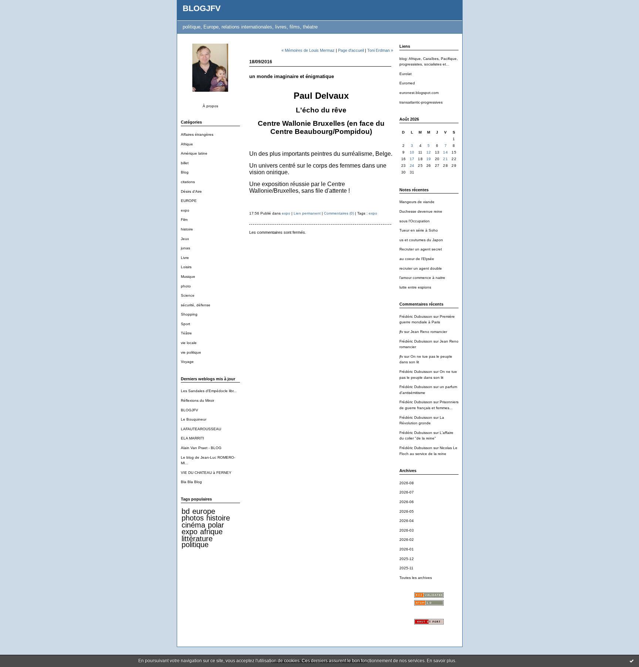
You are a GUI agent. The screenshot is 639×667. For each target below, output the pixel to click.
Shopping (189, 314)
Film (184, 220)
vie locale (189, 343)
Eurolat (405, 74)
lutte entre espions (415, 287)
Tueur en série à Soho (418, 230)
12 (428, 152)
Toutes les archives (415, 578)
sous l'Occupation (414, 221)
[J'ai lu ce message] (632, 661)
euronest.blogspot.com (419, 93)
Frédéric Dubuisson (415, 316)
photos (193, 518)
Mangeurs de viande (417, 202)
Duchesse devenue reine (420, 211)
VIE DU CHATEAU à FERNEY (206, 473)
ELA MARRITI (192, 438)
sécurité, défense (195, 305)
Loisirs (186, 267)
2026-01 (406, 549)
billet (185, 163)
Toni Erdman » (380, 50)
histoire (187, 229)
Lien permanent (307, 213)
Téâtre (186, 333)
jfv (401, 332)
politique (195, 544)
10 (412, 152)
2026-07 (406, 492)
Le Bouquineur (193, 419)
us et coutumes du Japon (421, 240)
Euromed (407, 83)
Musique (188, 276)
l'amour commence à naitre (422, 278)
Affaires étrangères (197, 134)
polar (216, 525)
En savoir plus (441, 660)
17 (412, 159)
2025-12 (406, 559)
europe (203, 511)
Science (188, 295)
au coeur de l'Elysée (416, 259)
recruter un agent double (420, 268)
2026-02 (406, 540)
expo (185, 210)
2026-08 (406, 483)
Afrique (187, 144)
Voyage (187, 362)
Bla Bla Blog (191, 482)
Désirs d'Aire (191, 191)
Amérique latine (194, 153)
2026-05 (406, 511)
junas (185, 248)
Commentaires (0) (339, 213)
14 (445, 152)
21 (445, 159)
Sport (185, 324)
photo (186, 286)
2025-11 (406, 568)
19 (428, 159)
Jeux (185, 239)
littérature (197, 539)
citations (188, 182)
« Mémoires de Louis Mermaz (308, 50)
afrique (211, 532)
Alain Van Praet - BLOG (201, 448)
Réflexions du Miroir (197, 400)
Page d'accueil (351, 50)
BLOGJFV (202, 8)
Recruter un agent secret (420, 249)
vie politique (191, 352)
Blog (185, 172)
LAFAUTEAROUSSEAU (201, 429)
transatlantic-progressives (421, 102)
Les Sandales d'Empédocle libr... (209, 391)
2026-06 (406, 502)
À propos (210, 106)
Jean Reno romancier (428, 332)
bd (186, 511)
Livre (185, 258)
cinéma (193, 525)
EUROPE (189, 201)
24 (412, 166)
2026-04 (406, 521)
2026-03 (406, 530)
